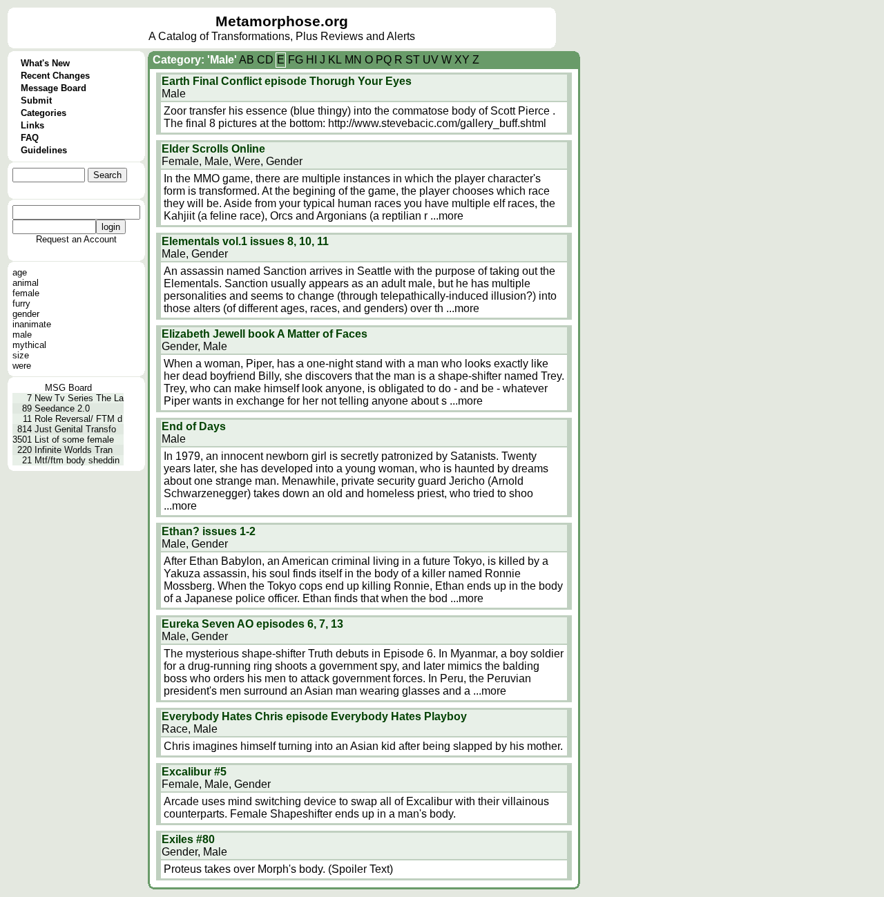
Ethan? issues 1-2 (209, 531)
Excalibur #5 (194, 772)
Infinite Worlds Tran (74, 450)
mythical (29, 345)
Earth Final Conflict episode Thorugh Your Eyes (287, 81)
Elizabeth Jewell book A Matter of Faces (264, 334)
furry (21, 303)
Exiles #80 (188, 839)
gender (25, 314)
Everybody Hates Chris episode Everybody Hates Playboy (314, 716)
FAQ (30, 138)
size (20, 355)
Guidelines (44, 150)
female (25, 293)
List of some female (74, 439)
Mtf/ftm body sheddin (77, 460)
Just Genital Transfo (75, 429)
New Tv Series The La (79, 398)
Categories (43, 113)
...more (446, 216)
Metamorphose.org (281, 21)
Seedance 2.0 (62, 408)
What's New (45, 63)
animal (25, 283)
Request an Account (76, 239)
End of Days (194, 426)
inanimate (31, 324)
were (21, 365)
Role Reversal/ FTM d (78, 419)
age (19, 272)
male (22, 334)
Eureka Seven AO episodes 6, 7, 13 (252, 624)
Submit (36, 100)
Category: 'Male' (195, 60)
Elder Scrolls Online (213, 149)
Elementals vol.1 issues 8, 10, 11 (245, 241)
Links (32, 125)
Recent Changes (55, 75)
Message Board (53, 88)
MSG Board (68, 388)
